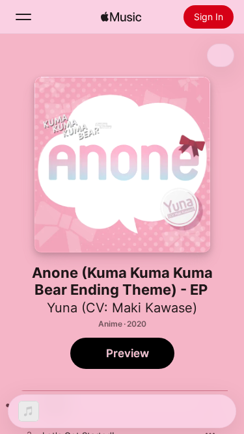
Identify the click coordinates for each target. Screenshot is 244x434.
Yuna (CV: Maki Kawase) (122, 308)
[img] (121, 17)
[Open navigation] (23, 17)
